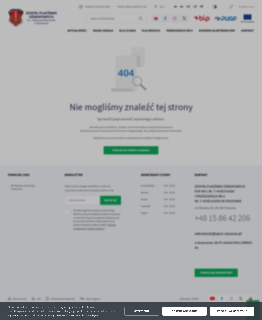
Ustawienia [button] (141, 311)
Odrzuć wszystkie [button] (185, 311)
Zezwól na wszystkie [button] (232, 311)
